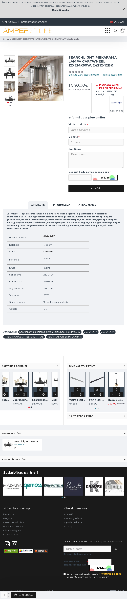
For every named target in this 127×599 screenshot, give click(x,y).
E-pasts (73, 136)
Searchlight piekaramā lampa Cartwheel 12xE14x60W (49, 331)
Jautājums (74, 149)
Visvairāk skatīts (14, 459)
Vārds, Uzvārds (77, 124)
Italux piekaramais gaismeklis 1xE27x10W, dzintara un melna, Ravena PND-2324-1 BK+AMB (116, 400)
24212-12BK (90, 331)
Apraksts (38, 204)
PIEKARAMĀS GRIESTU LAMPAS (24, 336)
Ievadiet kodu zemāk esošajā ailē (88, 172)
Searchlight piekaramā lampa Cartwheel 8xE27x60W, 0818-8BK (30, 399)
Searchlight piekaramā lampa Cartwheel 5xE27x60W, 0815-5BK (10, 399)
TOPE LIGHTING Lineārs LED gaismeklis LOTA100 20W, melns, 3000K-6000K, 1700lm (97, 400)
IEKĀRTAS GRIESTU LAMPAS (64, 336)
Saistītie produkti (14, 366)
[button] (35, 99)
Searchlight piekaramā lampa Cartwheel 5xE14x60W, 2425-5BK (49, 399)
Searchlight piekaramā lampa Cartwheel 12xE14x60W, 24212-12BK (27, 441)
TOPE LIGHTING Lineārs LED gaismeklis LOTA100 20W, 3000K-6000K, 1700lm (77, 400)
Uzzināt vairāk (60, 10)
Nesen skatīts (11, 433)
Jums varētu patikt (82, 366)
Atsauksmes (87, 204)
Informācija (61, 204)
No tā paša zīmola (81, 416)
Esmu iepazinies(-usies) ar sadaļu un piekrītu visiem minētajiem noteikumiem (94, 575)
